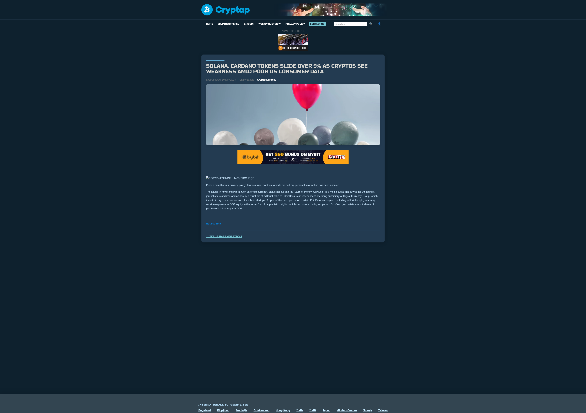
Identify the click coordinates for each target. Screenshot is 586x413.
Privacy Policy (295, 24)
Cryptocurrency (228, 24)
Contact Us (317, 24)
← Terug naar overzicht (224, 236)
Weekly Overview (270, 24)
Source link (213, 223)
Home (209, 24)
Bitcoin (249, 24)
